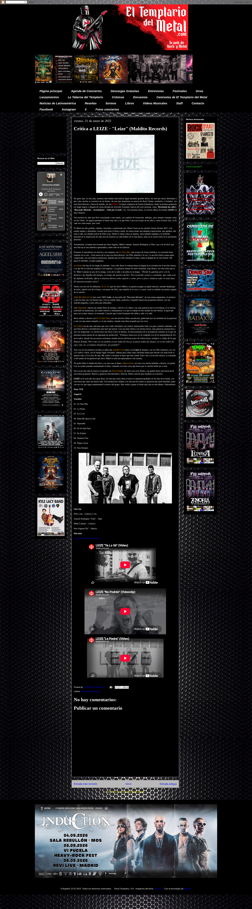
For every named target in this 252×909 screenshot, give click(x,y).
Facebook (46, 109)
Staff (179, 103)
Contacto (198, 103)
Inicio (128, 784)
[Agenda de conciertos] (192, 83)
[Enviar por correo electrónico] (116, 687)
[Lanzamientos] (101, 83)
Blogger (187, 888)
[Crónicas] (139, 83)
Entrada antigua (168, 784)
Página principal (51, 91)
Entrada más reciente (85, 784)
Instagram (69, 109)
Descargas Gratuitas (125, 91)
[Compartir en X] (121, 687)
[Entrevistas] (57, 83)
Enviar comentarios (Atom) (132, 792)
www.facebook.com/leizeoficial (87, 538)
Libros (129, 103)
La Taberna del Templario (85, 97)
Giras (199, 91)
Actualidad (86, 691)
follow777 (158, 888)
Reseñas (91, 103)
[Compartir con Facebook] (124, 687)
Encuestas (140, 97)
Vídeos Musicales (155, 103)
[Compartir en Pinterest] (127, 687)
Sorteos (110, 103)
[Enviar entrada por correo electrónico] (111, 687)
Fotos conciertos (107, 109)
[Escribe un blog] (119, 687)
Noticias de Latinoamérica (58, 103)
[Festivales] (172, 83)
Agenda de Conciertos (86, 91)
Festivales (180, 91)
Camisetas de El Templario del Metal (181, 97)
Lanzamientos (49, 97)
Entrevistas (156, 91)
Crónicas (118, 97)
